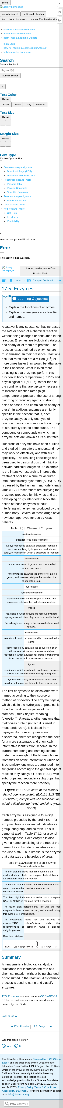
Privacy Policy (25, 1087)
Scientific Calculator (18, 192)
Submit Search (10, 75)
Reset (5, 99)
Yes (8, 1046)
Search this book (9, 64)
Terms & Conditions (45, 1087)
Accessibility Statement (14, 1090)
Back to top (8, 1016)
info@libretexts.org (18, 1094)
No (20, 1046)
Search (7, 1104)
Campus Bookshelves (44, 280)
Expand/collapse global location (59, 279)
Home (18, 280)
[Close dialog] (2, 252)
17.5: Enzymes (10, 996)
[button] (12, 217)
